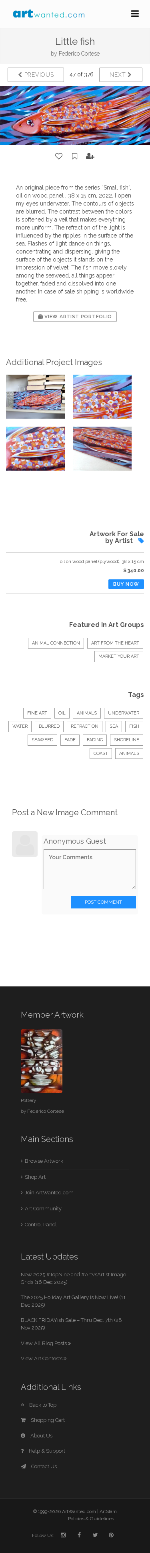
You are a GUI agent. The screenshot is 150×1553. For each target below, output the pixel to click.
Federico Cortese (79, 53)
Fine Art (37, 713)
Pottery (28, 1100)
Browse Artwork (44, 1161)
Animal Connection (56, 643)
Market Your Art (118, 656)
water (20, 726)
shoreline (126, 740)
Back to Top (42, 1405)
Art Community (43, 1209)
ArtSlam (108, 1511)
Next (119, 75)
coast (101, 753)
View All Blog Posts (44, 1343)
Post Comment (103, 902)
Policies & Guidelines (91, 1518)
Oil (62, 713)
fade (70, 740)
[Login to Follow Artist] (90, 156)
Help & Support (46, 1451)
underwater (123, 713)
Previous (38, 75)
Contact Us (43, 1466)
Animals (87, 713)
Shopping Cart (47, 1420)
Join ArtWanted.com (49, 1193)
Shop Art (35, 1177)
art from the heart (115, 643)
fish (134, 726)
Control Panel (41, 1225)
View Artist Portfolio (77, 316)
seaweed (42, 740)
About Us (40, 1436)
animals (129, 753)
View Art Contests (42, 1358)
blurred (49, 726)
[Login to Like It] (59, 156)
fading (95, 740)
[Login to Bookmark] (74, 156)
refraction (84, 726)
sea (114, 726)
